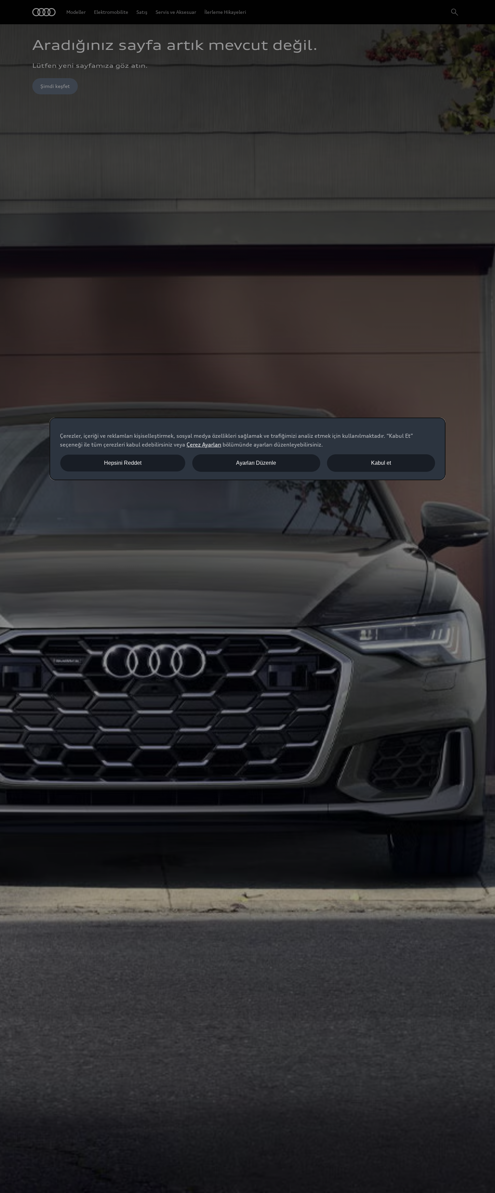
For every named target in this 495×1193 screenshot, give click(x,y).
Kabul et (381, 463)
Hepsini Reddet (122, 463)
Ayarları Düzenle (256, 463)
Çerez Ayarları (204, 444)
